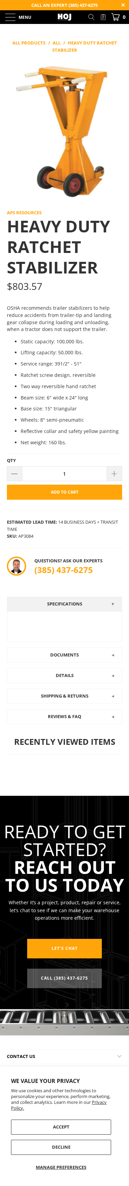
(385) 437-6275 (63, 569)
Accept (61, 1127)
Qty (11, 460)
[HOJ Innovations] (64, 17)
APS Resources (24, 212)
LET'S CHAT (65, 948)
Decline (61, 1147)
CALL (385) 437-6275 (64, 978)
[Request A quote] (103, 17)
